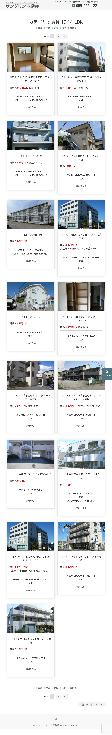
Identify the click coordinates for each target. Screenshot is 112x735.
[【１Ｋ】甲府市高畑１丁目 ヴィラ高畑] (81, 536)
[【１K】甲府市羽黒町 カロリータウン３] (81, 454)
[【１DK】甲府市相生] (30, 135)
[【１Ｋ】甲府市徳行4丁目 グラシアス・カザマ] (30, 375)
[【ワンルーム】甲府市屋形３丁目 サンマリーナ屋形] (81, 375)
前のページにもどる (92, 704)
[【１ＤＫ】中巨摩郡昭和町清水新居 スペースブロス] (30, 536)
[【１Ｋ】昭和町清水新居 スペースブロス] (81, 214)
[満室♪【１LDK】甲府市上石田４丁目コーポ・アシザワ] (30, 57)
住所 (64, 28)
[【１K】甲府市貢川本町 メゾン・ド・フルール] (81, 296)
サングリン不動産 (49, 725)
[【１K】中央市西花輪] (30, 214)
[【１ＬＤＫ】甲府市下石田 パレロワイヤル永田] (81, 57)
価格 (40, 28)
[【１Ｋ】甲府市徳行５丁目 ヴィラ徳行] (30, 618)
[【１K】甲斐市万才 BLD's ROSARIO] (30, 454)
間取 (56, 28)
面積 (48, 28)
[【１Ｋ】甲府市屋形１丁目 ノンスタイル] (81, 135)
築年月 (73, 28)
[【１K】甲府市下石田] (30, 296)
